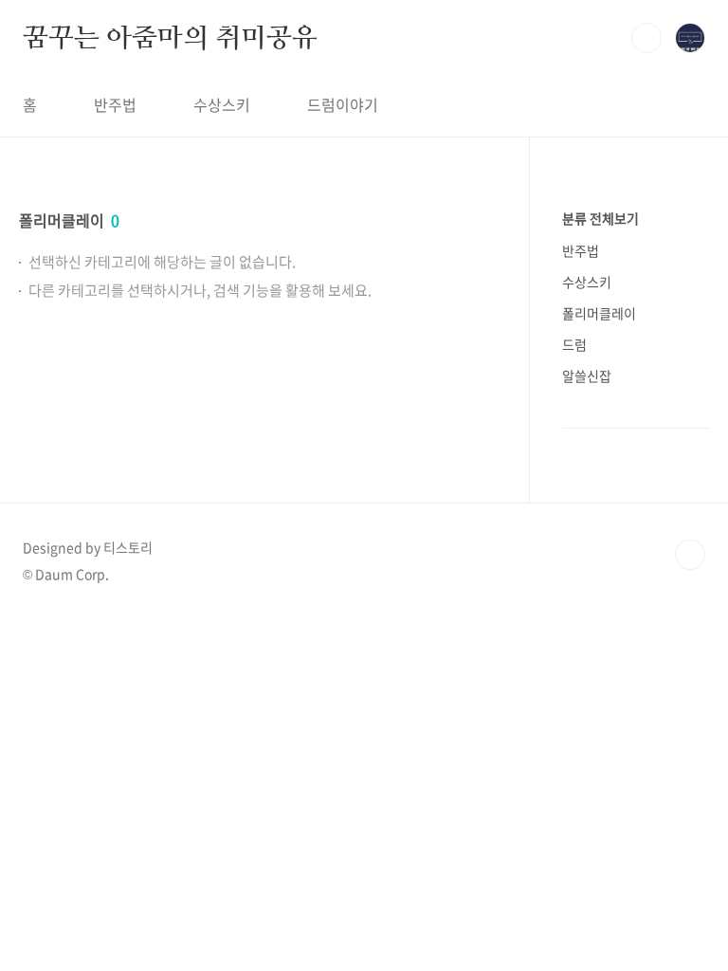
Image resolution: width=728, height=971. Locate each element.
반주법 (115, 104)
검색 (646, 38)
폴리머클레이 (599, 312)
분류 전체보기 (600, 218)
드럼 (574, 344)
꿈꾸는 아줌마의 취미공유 (170, 37)
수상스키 (221, 104)
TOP (690, 555)
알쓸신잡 (586, 375)
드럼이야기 (342, 104)
